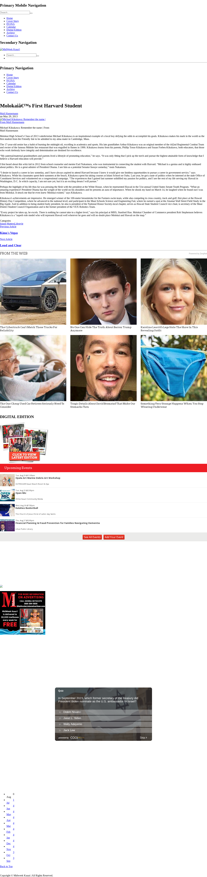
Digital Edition (14, 29)
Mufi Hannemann (9, 113)
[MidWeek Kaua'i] (10, 49)
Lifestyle (18, 223)
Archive (10, 32)
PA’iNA (10, 24)
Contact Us (12, 35)
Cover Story (12, 21)
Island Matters (7, 223)
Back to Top (6, 866)
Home (9, 18)
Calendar (11, 27)
